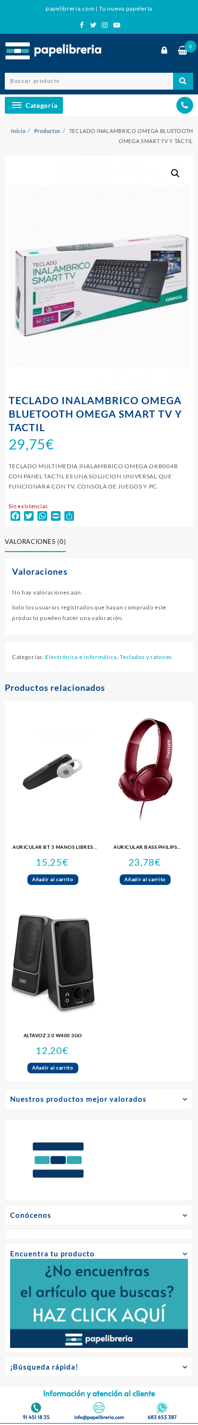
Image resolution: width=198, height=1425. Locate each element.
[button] (175, 173)
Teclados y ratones (146, 656)
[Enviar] (183, 81)
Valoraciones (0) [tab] (35, 541)
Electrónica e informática (81, 656)
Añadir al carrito (53, 879)
